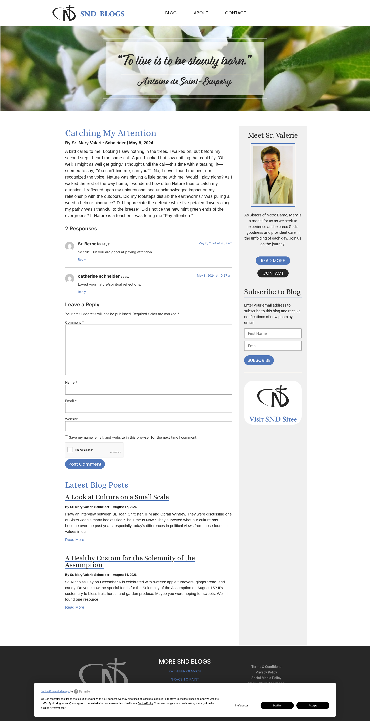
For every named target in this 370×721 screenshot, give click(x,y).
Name (71, 382)
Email (71, 400)
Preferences (241, 705)
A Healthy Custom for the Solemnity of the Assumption (130, 561)
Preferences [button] (57, 707)
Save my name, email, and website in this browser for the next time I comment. (133, 437)
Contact (235, 13)
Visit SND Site (271, 419)
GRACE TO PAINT (185, 679)
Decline (277, 705)
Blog (171, 13)
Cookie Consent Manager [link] (55, 691)
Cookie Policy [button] (145, 703)
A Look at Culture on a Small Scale (117, 497)
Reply (82, 259)
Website (71, 419)
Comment (74, 322)
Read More (74, 540)
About (201, 13)
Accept (313, 705)
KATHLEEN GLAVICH (185, 671)
